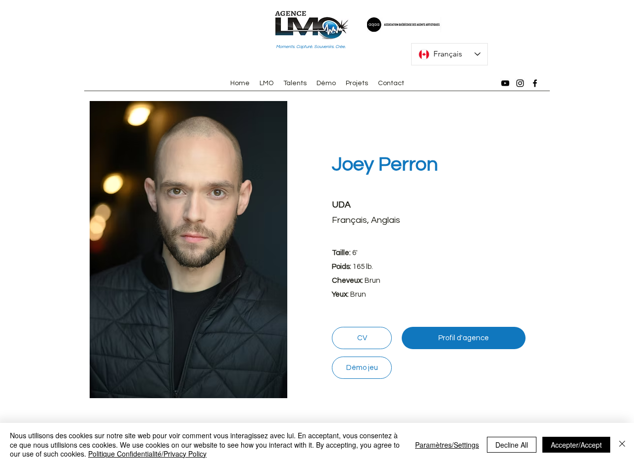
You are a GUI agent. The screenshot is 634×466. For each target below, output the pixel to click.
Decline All (511, 445)
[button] (188, 249)
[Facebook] (535, 83)
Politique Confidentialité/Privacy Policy (147, 454)
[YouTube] (505, 83)
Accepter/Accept (576, 445)
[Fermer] (622, 444)
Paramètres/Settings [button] (447, 445)
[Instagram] (520, 83)
